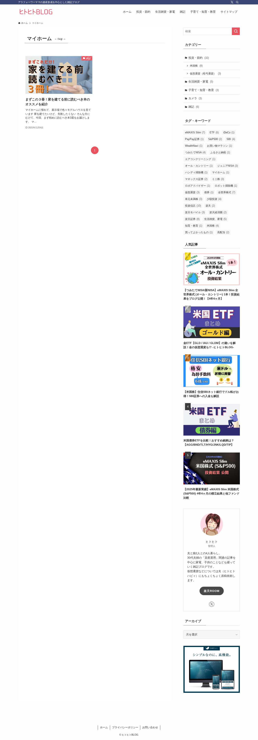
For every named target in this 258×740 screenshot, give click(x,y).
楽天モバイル (195, 212)
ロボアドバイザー (197, 185)
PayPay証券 (194, 139)
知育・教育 (193, 225)
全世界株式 (226, 192)
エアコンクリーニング (200, 159)
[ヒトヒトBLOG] (36, 12)
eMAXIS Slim (195, 132)
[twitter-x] (232, 2)
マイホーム (220, 172)
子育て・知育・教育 (203, 90)
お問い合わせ (150, 727)
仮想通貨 (192, 192)
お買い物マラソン (219, 145)
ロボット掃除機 (226, 185)
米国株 (196, 65)
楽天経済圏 (218, 212)
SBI (231, 139)
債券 (208, 192)
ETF (214, 132)
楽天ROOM (212, 591)
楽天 (210, 205)
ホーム (104, 727)
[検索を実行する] (236, 31)
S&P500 (215, 139)
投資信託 (193, 205)
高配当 (223, 232)
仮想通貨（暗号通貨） (205, 73)
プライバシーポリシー (125, 727)
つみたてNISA (195, 152)
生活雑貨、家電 (215, 219)
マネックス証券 (196, 179)
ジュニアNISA (227, 165)
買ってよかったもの (199, 232)
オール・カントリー (199, 165)
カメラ (195, 98)
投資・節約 (198, 57)
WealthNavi (193, 145)
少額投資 (214, 199)
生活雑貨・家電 (200, 81)
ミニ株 (218, 179)
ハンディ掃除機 (196, 172)
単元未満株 (193, 199)
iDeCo (228, 132)
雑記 (193, 106)
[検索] (237, 2)
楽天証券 (192, 219)
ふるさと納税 (220, 152)
